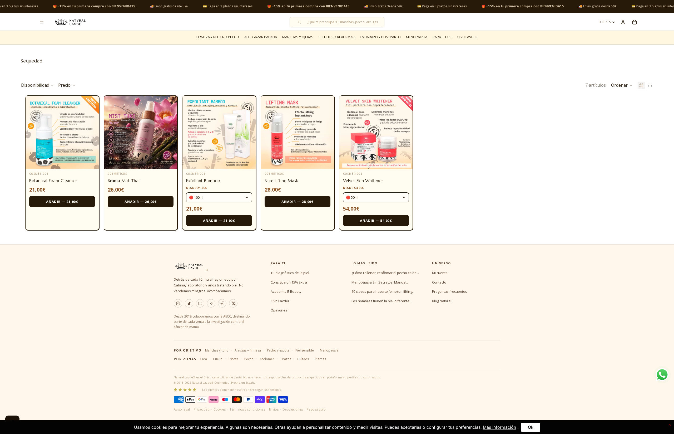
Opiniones (279, 310)
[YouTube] (200, 303)
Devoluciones (293, 409)
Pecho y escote (278, 350)
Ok (530, 427)
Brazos (286, 359)
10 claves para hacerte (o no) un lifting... (382, 291)
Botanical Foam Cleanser (53, 180)
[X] (233, 303)
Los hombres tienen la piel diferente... (381, 301)
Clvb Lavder (280, 301)
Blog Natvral (441, 301)
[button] (621, 85)
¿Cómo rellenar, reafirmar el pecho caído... (385, 272)
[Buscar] (337, 22)
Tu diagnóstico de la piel (290, 272)
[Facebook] (211, 303)
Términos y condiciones (247, 409)
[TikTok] (189, 303)
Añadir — (62, 201)
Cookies (220, 409)
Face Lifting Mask (281, 180)
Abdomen (267, 359)
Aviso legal (182, 409)
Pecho (249, 359)
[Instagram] (178, 303)
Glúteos (303, 359)
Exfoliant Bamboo (203, 180)
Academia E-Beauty (286, 291)
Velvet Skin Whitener (363, 180)
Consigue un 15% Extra (289, 282)
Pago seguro (316, 409)
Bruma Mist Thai (124, 180)
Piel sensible (304, 350)
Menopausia (329, 350)
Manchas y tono (217, 350)
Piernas (320, 359)
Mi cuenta (440, 272)
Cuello (217, 359)
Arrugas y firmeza (248, 350)
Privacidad (202, 409)
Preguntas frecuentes (449, 291)
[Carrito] (634, 22)
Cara (203, 359)
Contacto (439, 282)
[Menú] (42, 22)
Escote (233, 359)
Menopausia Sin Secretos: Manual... (380, 282)
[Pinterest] (222, 303)
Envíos (274, 409)
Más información (499, 427)
